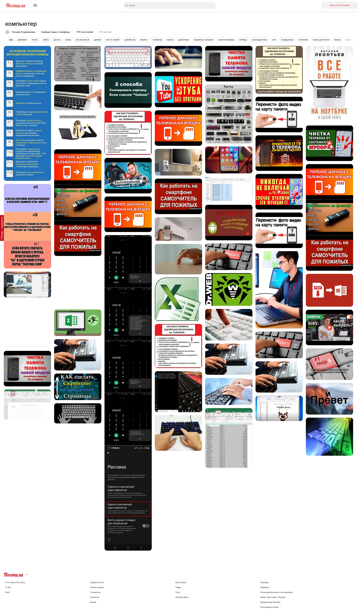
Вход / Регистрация (340, 5)
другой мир (183, 40)
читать (35, 40)
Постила (15, 5)
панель (170, 40)
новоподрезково (259, 40)
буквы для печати (321, 40)
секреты (144, 40)
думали (97, 40)
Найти (203, 5)
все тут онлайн (113, 40)
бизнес (337, 40)
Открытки (95, 592)
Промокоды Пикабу (270, 602)
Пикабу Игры (182, 597)
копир (68, 40)
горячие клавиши (226, 40)
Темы (178, 587)
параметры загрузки (203, 40)
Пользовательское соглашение (276, 592)
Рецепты (94, 597)
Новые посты (97, 582)
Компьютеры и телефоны (55, 32)
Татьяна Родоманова (23, 32)
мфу (11, 40)
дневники (22, 40)
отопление (303, 40)
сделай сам (130, 40)
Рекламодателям (269, 607)
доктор (57, 40)
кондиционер (287, 40)
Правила (264, 587)
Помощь (264, 582)
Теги (177, 592)
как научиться (82, 40)
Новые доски (97, 587)
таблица (243, 40)
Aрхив (93, 602)
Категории (180, 582)
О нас (8, 587)
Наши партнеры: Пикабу (272, 597)
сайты (46, 40)
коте (274, 40)
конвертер (157, 40)
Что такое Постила (15, 582)
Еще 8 (348, 40)
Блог (7, 592)
